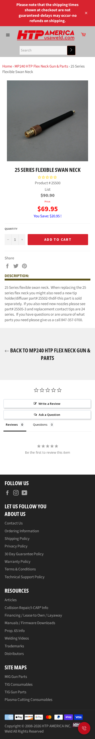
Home (7, 66)
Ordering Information (22, 531)
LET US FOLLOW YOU (25, 506)
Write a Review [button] (49, 404)
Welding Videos (17, 638)
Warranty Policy (17, 561)
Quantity (11, 229)
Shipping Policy (17, 538)
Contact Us (14, 523)
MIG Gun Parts (16, 677)
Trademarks (14, 646)
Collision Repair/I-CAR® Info (26, 608)
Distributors (14, 654)
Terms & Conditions (20, 569)
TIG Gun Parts (15, 692)
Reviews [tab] (12, 424)
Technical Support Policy (25, 577)
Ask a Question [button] (49, 415)
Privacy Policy (16, 546)
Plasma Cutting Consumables (28, 699)
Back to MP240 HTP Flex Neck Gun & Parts (49, 354)
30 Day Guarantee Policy (24, 554)
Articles (11, 600)
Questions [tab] (40, 424)
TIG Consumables (19, 684)
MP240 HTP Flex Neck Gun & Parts (41, 66)
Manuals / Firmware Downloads (30, 623)
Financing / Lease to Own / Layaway (33, 615)
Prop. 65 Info (15, 631)
